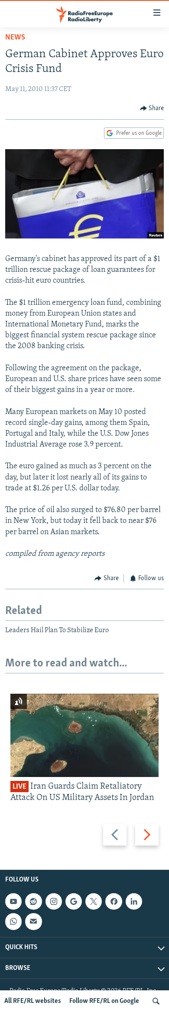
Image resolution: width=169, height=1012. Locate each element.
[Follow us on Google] (73, 901)
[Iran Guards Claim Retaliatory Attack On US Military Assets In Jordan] (84, 735)
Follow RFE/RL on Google (104, 1001)
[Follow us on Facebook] (113, 901)
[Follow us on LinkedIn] (134, 901)
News (15, 38)
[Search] (156, 1001)
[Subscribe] (33, 921)
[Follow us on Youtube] (13, 901)
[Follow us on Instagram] (54, 901)
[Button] (152, 108)
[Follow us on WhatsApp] (13, 921)
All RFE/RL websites (32, 1001)
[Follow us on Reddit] (33, 901)
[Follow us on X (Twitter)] (93, 901)
